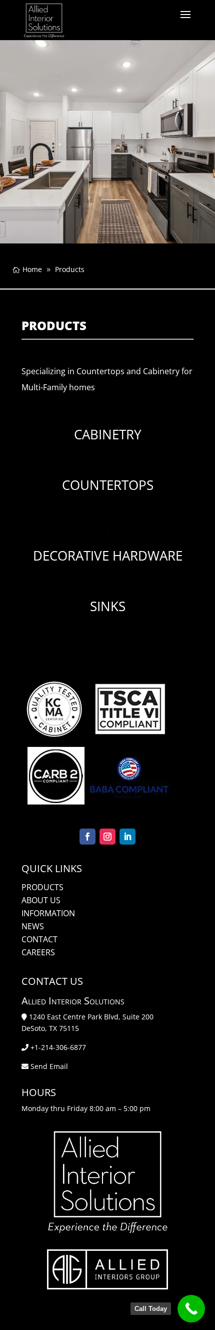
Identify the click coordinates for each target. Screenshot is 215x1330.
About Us (41, 900)
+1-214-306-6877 (58, 1047)
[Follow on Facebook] (88, 837)
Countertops (108, 485)
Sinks (108, 606)
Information (48, 913)
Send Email (49, 1066)
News (33, 926)
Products (43, 887)
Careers (38, 952)
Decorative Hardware (107, 556)
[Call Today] (191, 1308)
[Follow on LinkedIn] (128, 837)
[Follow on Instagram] (108, 837)
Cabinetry (108, 434)
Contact (40, 939)
